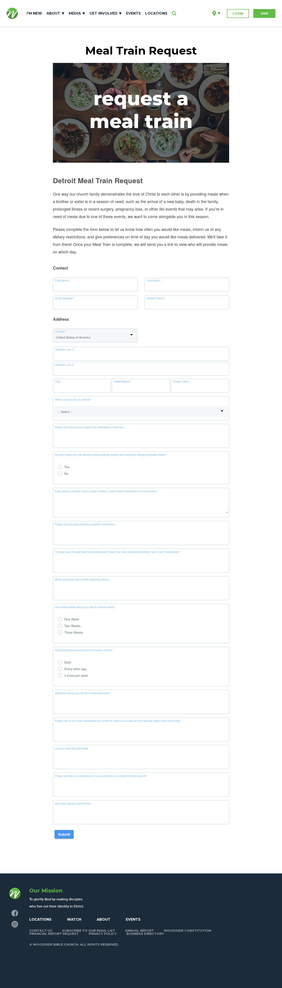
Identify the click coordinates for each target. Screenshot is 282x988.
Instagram (14, 924)
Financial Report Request (54, 934)
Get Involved (103, 13)
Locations (156, 13)
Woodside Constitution (187, 931)
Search (174, 13)
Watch (74, 919)
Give (264, 13)
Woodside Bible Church (12, 13)
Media (75, 13)
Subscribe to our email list (88, 931)
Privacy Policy (103, 934)
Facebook (14, 913)
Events (133, 13)
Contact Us (40, 931)
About (53, 13)
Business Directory (145, 934)
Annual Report (139, 931)
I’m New (34, 13)
